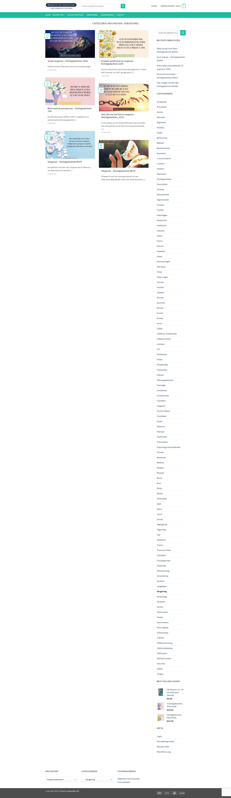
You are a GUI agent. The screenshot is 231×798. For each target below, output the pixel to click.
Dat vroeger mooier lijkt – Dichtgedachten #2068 (168, 84)
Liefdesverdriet (164, 338)
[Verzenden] (123, 6)
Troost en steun (75, 15)
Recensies (161, 457)
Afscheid (161, 117)
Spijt (159, 503)
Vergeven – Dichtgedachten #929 (65, 162)
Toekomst (161, 539)
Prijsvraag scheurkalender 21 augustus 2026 (170, 67)
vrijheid (160, 637)
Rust (159, 483)
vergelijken (162, 586)
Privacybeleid (124, 782)
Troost (160, 545)
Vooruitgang (162, 627)
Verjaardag (162, 596)
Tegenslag (161, 529)
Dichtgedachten (164, 179)
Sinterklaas (162, 498)
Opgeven (161, 406)
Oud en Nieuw (163, 411)
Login (159, 736)
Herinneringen (163, 261)
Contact (120, 15)
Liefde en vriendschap (167, 333)
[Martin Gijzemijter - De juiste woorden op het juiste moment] (61, 6)
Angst (159, 132)
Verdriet (160, 581)
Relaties (160, 462)
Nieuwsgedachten (165, 380)
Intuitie (160, 282)
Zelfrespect (162, 653)
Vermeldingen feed (165, 741)
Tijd (158, 534)
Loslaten (161, 344)
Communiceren (164, 158)
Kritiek (160, 318)
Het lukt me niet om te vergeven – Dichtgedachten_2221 (118, 116)
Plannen (160, 431)
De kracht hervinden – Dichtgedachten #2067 (167, 76)
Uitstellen (161, 555)
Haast (159, 256)
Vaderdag (161, 565)
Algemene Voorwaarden (129, 778)
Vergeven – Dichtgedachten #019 (118, 171)
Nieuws (160, 375)
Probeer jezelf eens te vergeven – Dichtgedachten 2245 (118, 62)
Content (161, 163)
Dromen (160, 189)
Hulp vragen (162, 277)
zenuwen (161, 663)
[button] (154, 6)
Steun (159, 509)
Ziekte (160, 668)
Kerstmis (161, 302)
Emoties (160, 205)
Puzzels (160, 452)
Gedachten (162, 220)
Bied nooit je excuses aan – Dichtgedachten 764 (70, 110)
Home (48, 15)
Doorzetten (162, 184)
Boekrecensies (163, 148)
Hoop (159, 271)
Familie (160, 210)
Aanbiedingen (107, 15)
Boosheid (161, 153)
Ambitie (160, 127)
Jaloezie (160, 292)
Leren (159, 323)
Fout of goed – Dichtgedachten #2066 (171, 59)
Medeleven (162, 354)
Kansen (160, 297)
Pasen (159, 421)
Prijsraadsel (162, 442)
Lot (158, 349)
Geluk (159, 235)
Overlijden (162, 416)
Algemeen (161, 122)
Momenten (162, 369)
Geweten (161, 251)
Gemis (160, 241)
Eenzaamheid (163, 194)
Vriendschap (162, 632)
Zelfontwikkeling (164, 648)
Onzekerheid (163, 395)
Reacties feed (163, 746)
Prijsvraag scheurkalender (169, 447)
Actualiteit (162, 107)
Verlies (160, 607)
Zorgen (160, 674)
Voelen (160, 617)
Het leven (161, 266)
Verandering (162, 576)
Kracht (160, 313)
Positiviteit (162, 436)
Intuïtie (160, 287)
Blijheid (160, 143)
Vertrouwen (162, 612)
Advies (160, 112)
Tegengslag (162, 524)
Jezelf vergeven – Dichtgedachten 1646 (68, 61)
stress (159, 514)
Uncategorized (163, 560)
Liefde (159, 328)
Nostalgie (161, 385)
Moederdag (162, 364)
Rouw (159, 478)
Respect (160, 467)
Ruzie (159, 488)
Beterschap (162, 137)
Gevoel (160, 246)
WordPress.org (164, 751)
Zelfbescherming (164, 643)
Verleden (161, 601)
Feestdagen (162, 215)
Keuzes (160, 308)
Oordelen (161, 400)
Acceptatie (162, 101)
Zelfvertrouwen (164, 658)
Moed (159, 359)
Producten (58, 15)
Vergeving (162, 591)
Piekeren (161, 426)
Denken (160, 168)
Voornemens (163, 622)
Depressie (161, 174)
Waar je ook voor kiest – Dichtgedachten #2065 (168, 50)
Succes (160, 519)
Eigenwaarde (163, 199)
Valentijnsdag (163, 570)
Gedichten (92, 15)
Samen (160, 493)
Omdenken (162, 390)
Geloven (161, 230)
